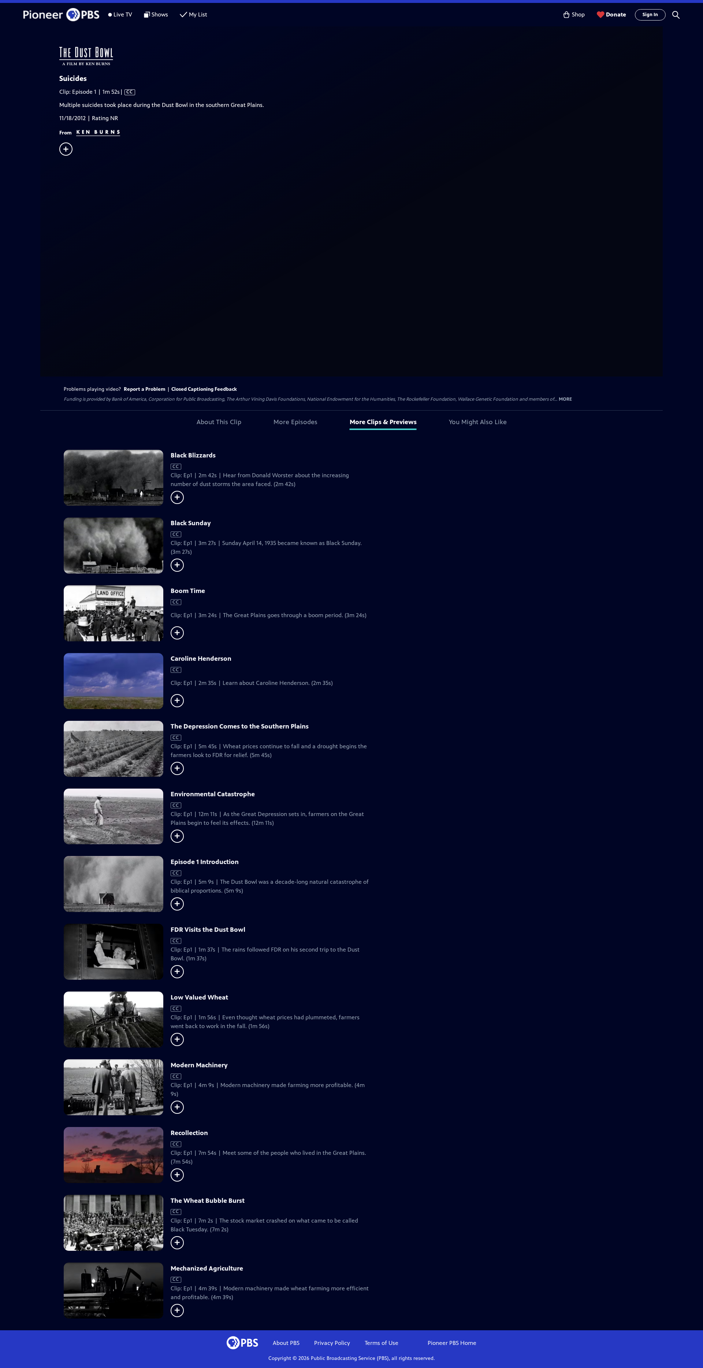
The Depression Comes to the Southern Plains (240, 726)
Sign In (650, 15)
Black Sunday (191, 523)
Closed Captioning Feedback (204, 389)
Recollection (189, 1133)
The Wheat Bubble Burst (208, 1201)
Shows (160, 14)
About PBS (286, 1342)
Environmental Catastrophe (213, 794)
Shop (578, 14)
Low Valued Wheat (199, 997)
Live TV (123, 14)
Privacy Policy (332, 1342)
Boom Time (188, 591)
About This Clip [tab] (219, 422)
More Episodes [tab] (295, 422)
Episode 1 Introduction (205, 862)
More (565, 399)
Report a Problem (144, 389)
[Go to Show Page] (361, 56)
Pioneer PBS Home (452, 1342)
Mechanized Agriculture (207, 1268)
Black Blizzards (193, 455)
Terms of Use (381, 1342)
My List (198, 14)
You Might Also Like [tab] (478, 422)
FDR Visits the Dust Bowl (208, 930)
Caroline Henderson (201, 659)
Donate (616, 14)
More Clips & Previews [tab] (383, 422)
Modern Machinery (199, 1065)
